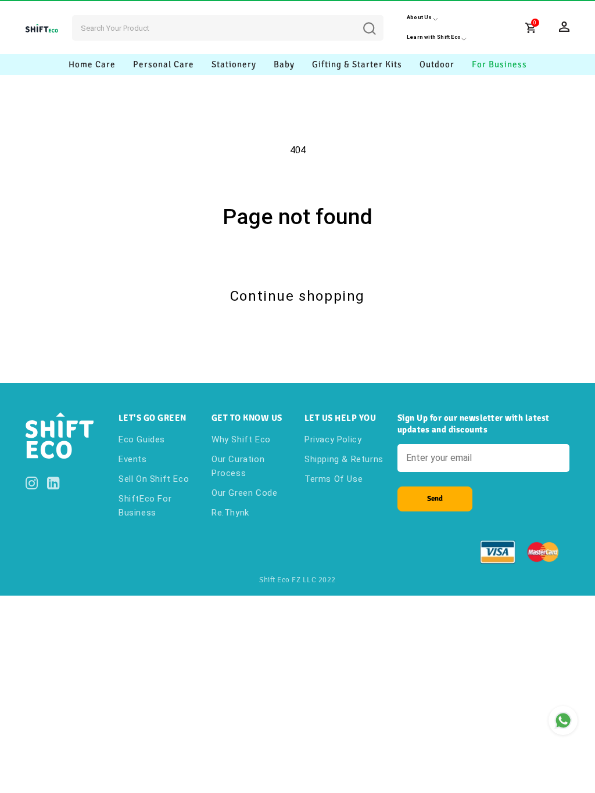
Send (435, 498)
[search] (378, 19)
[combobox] (227, 28)
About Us (419, 17)
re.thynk (230, 512)
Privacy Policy (332, 439)
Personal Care (163, 64)
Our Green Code (244, 493)
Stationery (234, 64)
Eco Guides (142, 439)
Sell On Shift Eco (154, 479)
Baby (284, 64)
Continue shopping (297, 296)
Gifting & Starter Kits (357, 64)
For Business (499, 64)
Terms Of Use (333, 479)
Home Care (92, 64)
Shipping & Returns (343, 459)
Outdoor (437, 64)
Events (133, 459)
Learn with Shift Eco (434, 37)
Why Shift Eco (241, 439)
